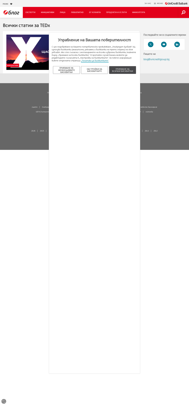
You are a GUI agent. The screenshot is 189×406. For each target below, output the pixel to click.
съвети (34, 107)
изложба (149, 112)
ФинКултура (138, 12)
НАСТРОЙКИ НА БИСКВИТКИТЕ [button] (94, 70)
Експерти (30, 12)
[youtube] (164, 44)
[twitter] (150, 44)
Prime (6, 4)
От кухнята (95, 12)
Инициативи (47, 12)
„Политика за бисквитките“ (95, 60)
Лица (62, 12)
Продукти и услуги (116, 12)
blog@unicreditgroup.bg (156, 59)
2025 (42, 131)
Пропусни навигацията (130, 3)
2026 (33, 131)
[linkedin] (177, 44)
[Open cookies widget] (3, 402)
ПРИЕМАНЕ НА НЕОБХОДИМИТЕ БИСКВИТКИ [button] (66, 70)
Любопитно (77, 12)
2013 (147, 131)
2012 (156, 131)
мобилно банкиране (149, 107)
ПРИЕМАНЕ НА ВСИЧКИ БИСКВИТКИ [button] (122, 70)
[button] (158, 3)
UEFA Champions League (45, 112)
